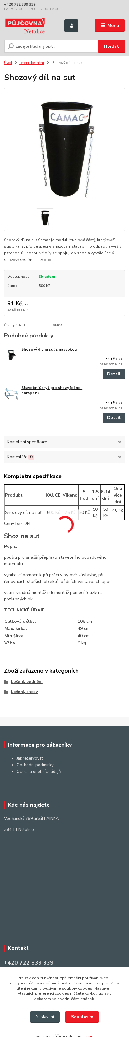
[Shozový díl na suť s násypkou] (11, 355)
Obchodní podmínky (35, 765)
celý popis (44, 259)
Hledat (111, 46)
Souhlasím (82, 1017)
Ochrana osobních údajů (39, 771)
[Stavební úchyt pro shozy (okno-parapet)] (11, 393)
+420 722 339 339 (20, 4)
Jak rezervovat (30, 758)
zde (89, 1036)
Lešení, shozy (24, 692)
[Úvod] (29, 26)
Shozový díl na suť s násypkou (49, 349)
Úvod (8, 63)
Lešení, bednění (31, 63)
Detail (114, 374)
